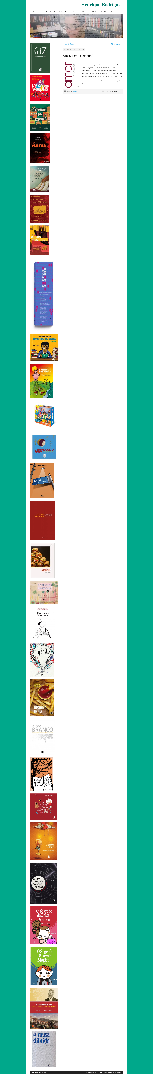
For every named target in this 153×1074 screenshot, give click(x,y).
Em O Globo (68, 44)
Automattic (118, 1072)
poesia (75, 91)
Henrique (69, 49)
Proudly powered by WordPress (93, 1072)
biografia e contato (55, 11)
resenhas (106, 11)
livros (94, 11)
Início (36, 11)
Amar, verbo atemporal (78, 55)
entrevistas (79, 11)
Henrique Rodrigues (102, 4)
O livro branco (117, 44)
